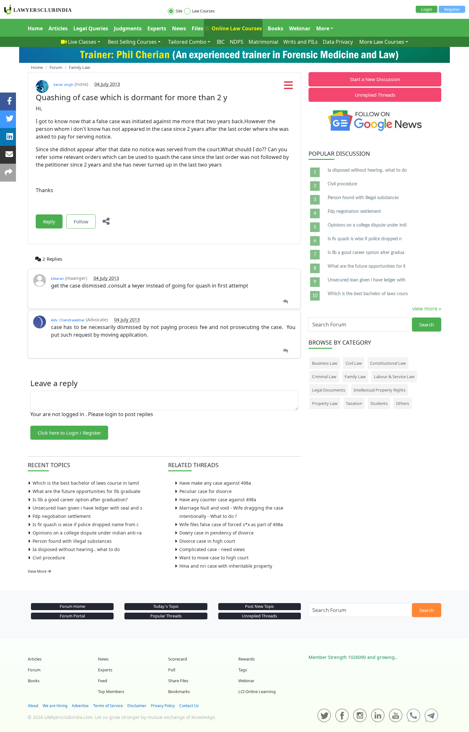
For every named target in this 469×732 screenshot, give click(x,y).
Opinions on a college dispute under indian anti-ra (87, 533)
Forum (34, 670)
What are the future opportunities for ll (366, 266)
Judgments (128, 28)
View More (38, 571)
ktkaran (57, 278)
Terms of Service (108, 705)
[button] (288, 87)
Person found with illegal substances (72, 541)
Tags (242, 670)
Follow (81, 221)
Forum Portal (72, 616)
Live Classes (82, 41)
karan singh (63, 84)
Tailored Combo (187, 41)
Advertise (80, 705)
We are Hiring (55, 705)
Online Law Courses (236, 28)
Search (426, 324)
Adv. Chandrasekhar (68, 319)
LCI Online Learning (257, 691)
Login (426, 9)
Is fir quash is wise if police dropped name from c (86, 524)
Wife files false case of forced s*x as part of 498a (231, 524)
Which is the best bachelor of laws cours (368, 294)
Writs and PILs (300, 41)
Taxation (354, 403)
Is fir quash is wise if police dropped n (365, 239)
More (322, 28)
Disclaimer (136, 705)
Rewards (246, 659)
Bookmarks (179, 691)
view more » (426, 308)
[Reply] (285, 302)
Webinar (299, 28)
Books (275, 28)
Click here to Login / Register (69, 432)
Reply (49, 221)
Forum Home (72, 606)
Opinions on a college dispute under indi (367, 225)
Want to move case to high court (214, 558)
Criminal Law (324, 376)
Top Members (111, 691)
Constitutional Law (388, 363)
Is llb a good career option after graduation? (80, 500)
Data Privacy (338, 41)
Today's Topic (166, 606)
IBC (221, 41)
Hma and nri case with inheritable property (225, 566)
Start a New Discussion (375, 79)
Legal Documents (328, 390)
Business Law (324, 363)
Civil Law (354, 363)
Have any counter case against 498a (217, 500)
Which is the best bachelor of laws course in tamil (86, 483)
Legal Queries (90, 28)
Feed (102, 680)
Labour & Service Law (394, 376)
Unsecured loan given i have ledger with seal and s (87, 508)
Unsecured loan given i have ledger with (367, 280)
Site (179, 11)
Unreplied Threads (375, 95)
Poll (171, 670)
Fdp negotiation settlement (62, 516)
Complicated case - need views (212, 549)
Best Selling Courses (132, 41)
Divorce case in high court (207, 541)
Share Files (178, 680)
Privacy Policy (163, 705)
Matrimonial (263, 41)
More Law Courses (381, 41)
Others (402, 403)
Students (379, 403)
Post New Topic (259, 606)
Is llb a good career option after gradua (366, 252)
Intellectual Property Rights (380, 390)
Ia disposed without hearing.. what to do (76, 549)
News (179, 28)
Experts (156, 28)
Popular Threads (166, 616)
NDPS (236, 41)
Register (452, 9)
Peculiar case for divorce (205, 491)
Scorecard (177, 659)
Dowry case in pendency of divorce (216, 533)
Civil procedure (49, 558)
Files (197, 28)
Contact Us (189, 705)
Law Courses (203, 11)
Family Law (355, 376)
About (33, 705)
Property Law (325, 403)
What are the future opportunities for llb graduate (86, 491)
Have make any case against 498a (215, 483)
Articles (58, 28)
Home (35, 28)
